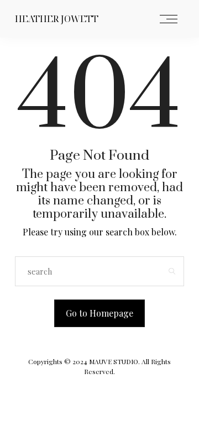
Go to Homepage (99, 313)
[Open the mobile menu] (168, 19)
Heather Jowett (56, 19)
